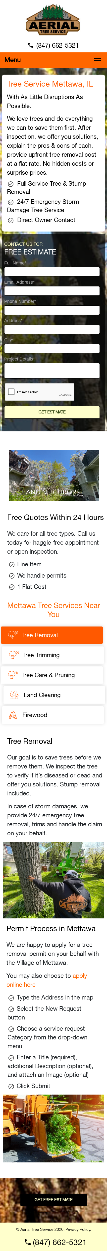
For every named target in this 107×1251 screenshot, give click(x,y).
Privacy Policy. (78, 1230)
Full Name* (15, 263)
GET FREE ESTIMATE (54, 1200)
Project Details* (19, 359)
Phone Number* (20, 301)
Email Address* (19, 282)
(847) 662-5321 (57, 46)
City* (9, 340)
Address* (13, 321)
